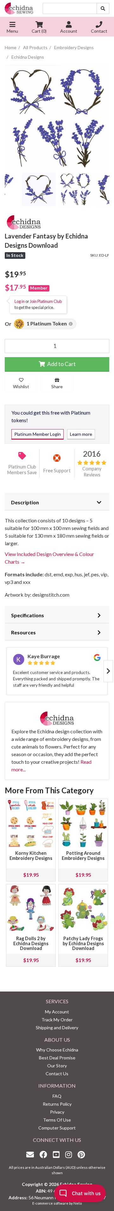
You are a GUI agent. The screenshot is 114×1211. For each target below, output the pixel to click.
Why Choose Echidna (57, 1049)
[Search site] (103, 8)
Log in (20, 301)
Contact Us (57, 1073)
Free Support (57, 470)
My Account (57, 1011)
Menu (12, 31)
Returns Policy (57, 1104)
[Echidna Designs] (24, 221)
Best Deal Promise (57, 1057)
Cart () (39, 31)
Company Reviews (91, 471)
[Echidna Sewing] (19, 8)
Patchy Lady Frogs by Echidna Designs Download (83, 943)
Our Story (57, 1065)
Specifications (27, 615)
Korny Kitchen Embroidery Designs (31, 855)
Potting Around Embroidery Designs (83, 855)
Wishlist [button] (21, 386)
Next (108, 671)
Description (25, 502)
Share (57, 386)
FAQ (57, 1096)
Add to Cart (61, 364)
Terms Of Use (57, 1120)
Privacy (57, 1112)
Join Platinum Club (46, 301)
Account (68, 31)
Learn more (81, 434)
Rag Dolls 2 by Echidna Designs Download (30, 943)
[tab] (57, 501)
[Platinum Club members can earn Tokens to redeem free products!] (70, 323)
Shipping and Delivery (57, 1027)
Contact (99, 31)
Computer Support (57, 1127)
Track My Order (57, 1019)
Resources (23, 632)
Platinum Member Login (37, 434)
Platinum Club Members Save (22, 469)
